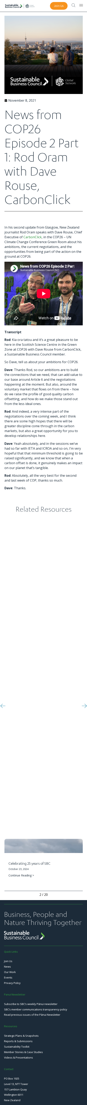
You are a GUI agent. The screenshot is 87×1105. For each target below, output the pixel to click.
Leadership (77, 878)
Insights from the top (58, 878)
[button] (2, 705)
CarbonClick (32, 237)
